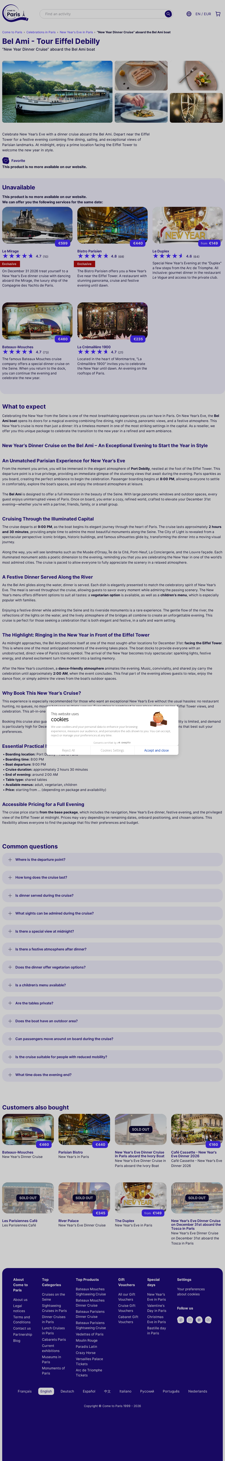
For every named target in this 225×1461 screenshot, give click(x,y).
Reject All (68, 750)
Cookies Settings (112, 750)
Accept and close (156, 750)
